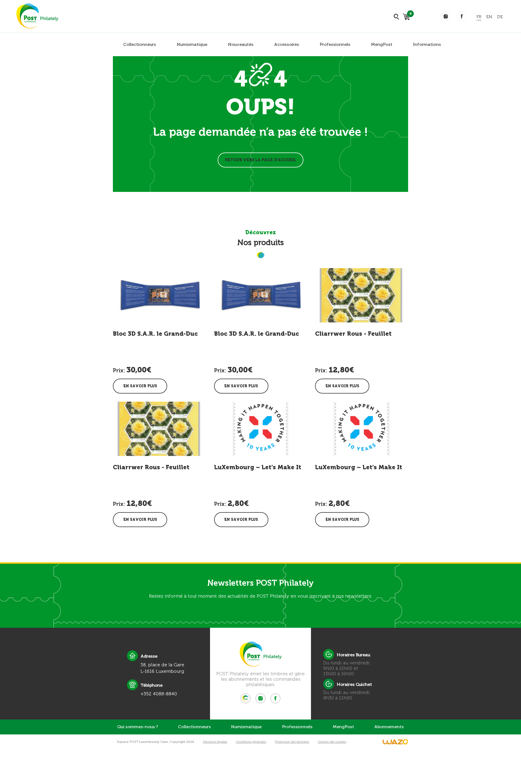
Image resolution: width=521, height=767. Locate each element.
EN (489, 16)
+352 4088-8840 (159, 693)
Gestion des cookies (332, 742)
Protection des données (292, 742)
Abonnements (389, 726)
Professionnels (335, 44)
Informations (427, 44)
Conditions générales (251, 742)
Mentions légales (215, 742)
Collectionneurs (139, 44)
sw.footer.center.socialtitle (245, 698)
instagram (445, 16)
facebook (462, 16)
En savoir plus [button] (140, 386)
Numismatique (192, 44)
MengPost (381, 44)
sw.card (409, 14)
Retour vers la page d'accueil (260, 160)
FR (478, 16)
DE (500, 16)
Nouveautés (240, 44)
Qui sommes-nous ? (137, 726)
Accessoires (286, 44)
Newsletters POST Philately (260, 583)
